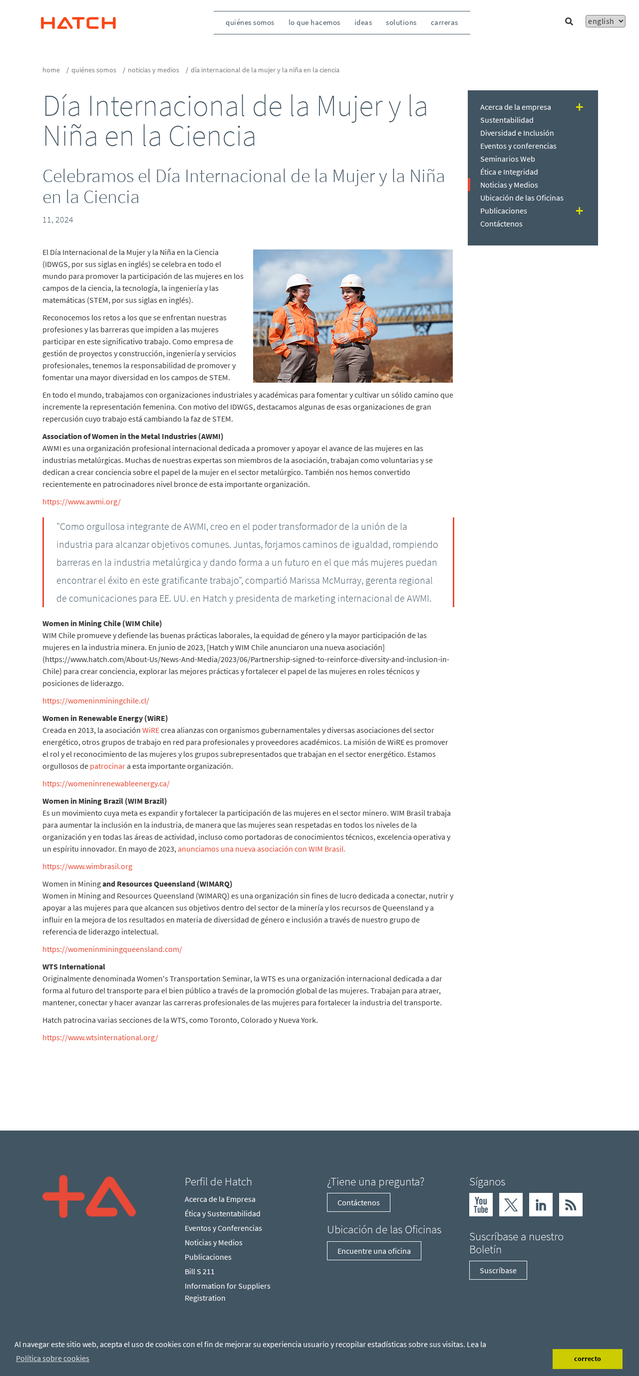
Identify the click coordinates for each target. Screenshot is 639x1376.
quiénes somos (250, 22)
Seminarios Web (507, 159)
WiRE (150, 730)
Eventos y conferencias (518, 146)
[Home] (89, 1195)
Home (51, 69)
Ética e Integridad (509, 172)
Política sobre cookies (52, 1358)
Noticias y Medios (153, 69)
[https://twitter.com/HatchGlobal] (511, 1204)
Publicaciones (503, 211)
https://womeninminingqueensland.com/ (112, 949)
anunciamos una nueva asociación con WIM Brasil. (261, 849)
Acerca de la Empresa (220, 1199)
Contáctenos (501, 224)
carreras (444, 22)
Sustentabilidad (507, 120)
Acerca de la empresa (515, 107)
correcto (587, 1358)
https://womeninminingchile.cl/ (95, 700)
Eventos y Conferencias (223, 1228)
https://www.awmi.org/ (81, 501)
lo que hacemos (314, 22)
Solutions (401, 22)
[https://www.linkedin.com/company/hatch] (541, 1204)
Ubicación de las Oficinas (522, 198)
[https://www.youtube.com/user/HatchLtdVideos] (481, 1204)
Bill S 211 (200, 1271)
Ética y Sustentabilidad (223, 1213)
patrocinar (107, 766)
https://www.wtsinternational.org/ (100, 1037)
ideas (363, 22)
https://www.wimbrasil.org (87, 866)
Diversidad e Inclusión (517, 133)
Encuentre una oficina (374, 1251)
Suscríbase (498, 1270)
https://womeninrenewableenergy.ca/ (106, 783)
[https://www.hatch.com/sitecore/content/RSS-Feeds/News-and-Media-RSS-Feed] (571, 1204)
